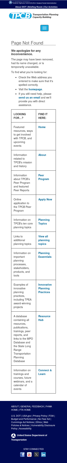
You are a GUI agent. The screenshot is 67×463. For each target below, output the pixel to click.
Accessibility (25, 428)
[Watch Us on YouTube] (29, 454)
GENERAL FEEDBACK (32, 406)
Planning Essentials (45, 255)
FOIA (51, 415)
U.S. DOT (16, 415)
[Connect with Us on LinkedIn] (43, 454)
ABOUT (15, 406)
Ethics (39, 422)
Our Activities (51, 7)
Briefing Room (35, 7)
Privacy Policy (40, 415)
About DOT (20, 7)
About (42, 155)
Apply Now (45, 199)
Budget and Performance (23, 418)
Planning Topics (44, 221)
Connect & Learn (45, 372)
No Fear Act (44, 418)
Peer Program (43, 177)
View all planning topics (44, 240)
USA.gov (26, 415)
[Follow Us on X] (36, 454)
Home (42, 127)
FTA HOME (25, 409)
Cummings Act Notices (22, 422)
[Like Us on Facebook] (22, 454)
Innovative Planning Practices (45, 288)
